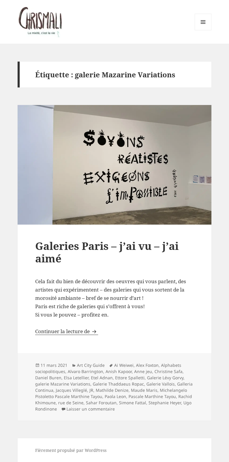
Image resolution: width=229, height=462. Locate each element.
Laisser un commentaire (90, 409)
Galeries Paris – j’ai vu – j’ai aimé (107, 252)
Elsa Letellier (76, 377)
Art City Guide (91, 365)
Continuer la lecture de (66, 331)
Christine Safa (168, 371)
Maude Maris (144, 390)
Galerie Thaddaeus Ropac (118, 384)
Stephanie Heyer (164, 402)
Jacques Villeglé (71, 390)
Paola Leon (115, 396)
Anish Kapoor (119, 371)
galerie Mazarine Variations (62, 384)
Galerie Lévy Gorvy (165, 377)
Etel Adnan (102, 377)
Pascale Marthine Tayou (152, 396)
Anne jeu (143, 371)
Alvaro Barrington (85, 371)
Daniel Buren (48, 377)
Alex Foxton (147, 365)
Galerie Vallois (160, 384)
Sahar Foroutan (101, 402)
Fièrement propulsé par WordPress (70, 450)
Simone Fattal (132, 402)
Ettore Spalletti (130, 377)
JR (91, 390)
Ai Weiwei (124, 365)
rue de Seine (70, 402)
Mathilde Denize (112, 390)
